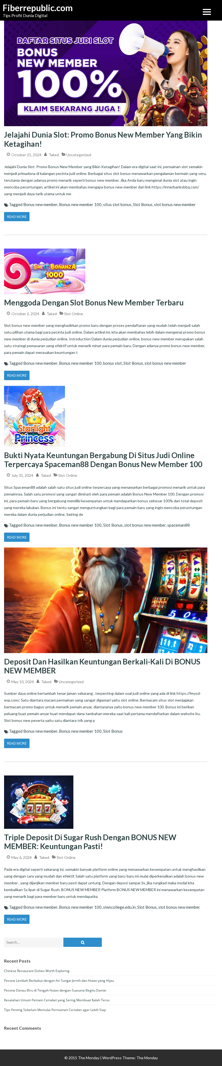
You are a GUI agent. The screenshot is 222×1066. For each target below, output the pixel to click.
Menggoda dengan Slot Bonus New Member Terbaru (94, 302)
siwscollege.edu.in (119, 907)
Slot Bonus (142, 204)
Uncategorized (78, 154)
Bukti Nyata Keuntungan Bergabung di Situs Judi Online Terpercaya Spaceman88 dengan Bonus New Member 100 (103, 460)
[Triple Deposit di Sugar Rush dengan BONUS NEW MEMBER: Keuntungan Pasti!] (38, 775)
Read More (17, 216)
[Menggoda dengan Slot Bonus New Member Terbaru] (44, 248)
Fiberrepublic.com (30, 8)
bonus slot (112, 363)
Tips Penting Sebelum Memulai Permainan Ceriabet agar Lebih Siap (55, 1010)
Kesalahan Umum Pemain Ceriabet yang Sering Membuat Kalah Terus (57, 1000)
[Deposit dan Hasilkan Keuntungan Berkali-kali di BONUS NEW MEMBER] (105, 547)
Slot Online (73, 313)
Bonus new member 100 (80, 204)
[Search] (82, 942)
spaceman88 (178, 525)
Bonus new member (40, 204)
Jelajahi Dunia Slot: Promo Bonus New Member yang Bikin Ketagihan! (103, 139)
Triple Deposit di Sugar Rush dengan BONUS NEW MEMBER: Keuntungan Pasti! (90, 842)
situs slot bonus (117, 204)
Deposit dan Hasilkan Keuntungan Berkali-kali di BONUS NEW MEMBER (102, 666)
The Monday (147, 1057)
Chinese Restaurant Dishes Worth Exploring (37, 971)
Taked (54, 154)
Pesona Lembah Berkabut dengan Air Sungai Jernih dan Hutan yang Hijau (59, 980)
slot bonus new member (175, 204)
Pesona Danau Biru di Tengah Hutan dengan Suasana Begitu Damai (55, 990)
